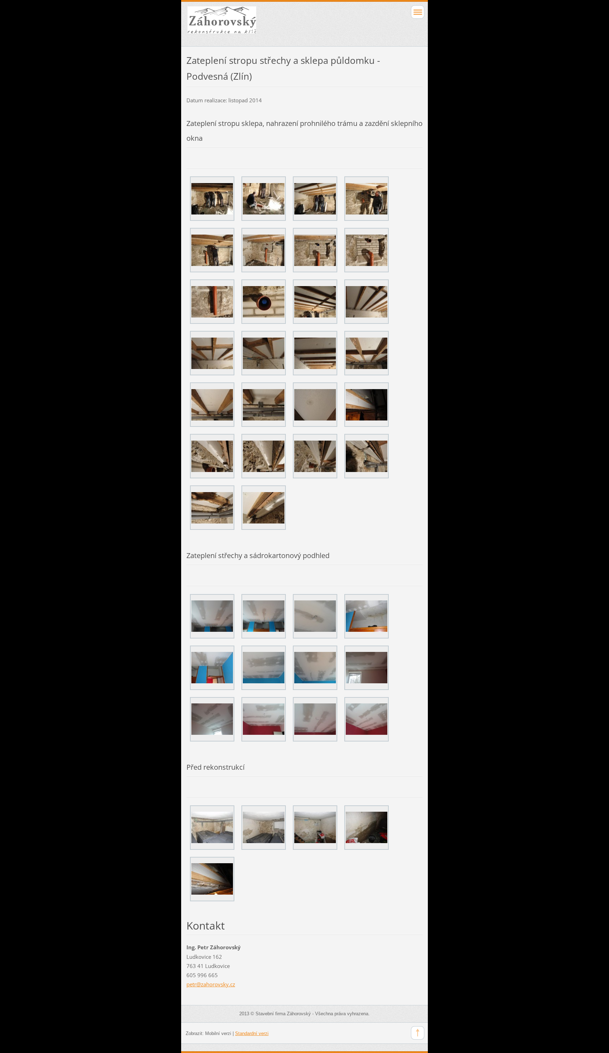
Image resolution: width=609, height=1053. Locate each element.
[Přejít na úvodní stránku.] (281, 23)
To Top (417, 1033)
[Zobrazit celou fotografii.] (212, 198)
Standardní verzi (252, 1033)
